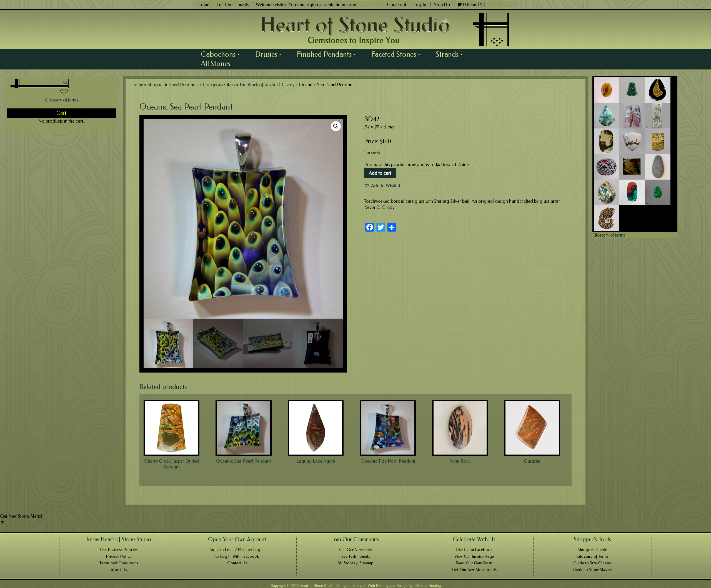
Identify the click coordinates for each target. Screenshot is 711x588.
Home (203, 4)
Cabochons (222, 54)
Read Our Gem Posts (474, 562)
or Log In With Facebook (237, 556)
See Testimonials (355, 556)
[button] (382, 185)
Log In (420, 4)
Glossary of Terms (592, 556)
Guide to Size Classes (592, 562)
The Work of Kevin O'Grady (266, 84)
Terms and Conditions (118, 562)
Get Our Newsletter (355, 549)
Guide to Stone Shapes (592, 569)
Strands (451, 54)
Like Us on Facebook (474, 549)
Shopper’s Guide (592, 549)
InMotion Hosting (427, 586)
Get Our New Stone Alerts (474, 569)
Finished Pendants (328, 54)
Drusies (270, 54)
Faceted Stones (397, 54)
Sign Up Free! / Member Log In (237, 549)
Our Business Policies (118, 549)
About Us (119, 569)
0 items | (474, 4)
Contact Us (237, 562)
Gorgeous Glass (219, 84)
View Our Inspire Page (474, 556)
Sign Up (442, 4)
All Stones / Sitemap (355, 562)
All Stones (215, 63)
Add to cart (380, 173)
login (311, 4)
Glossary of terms (61, 100)
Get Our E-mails (232, 4)
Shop (152, 84)
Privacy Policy (118, 556)
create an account (339, 4)
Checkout (396, 4)
